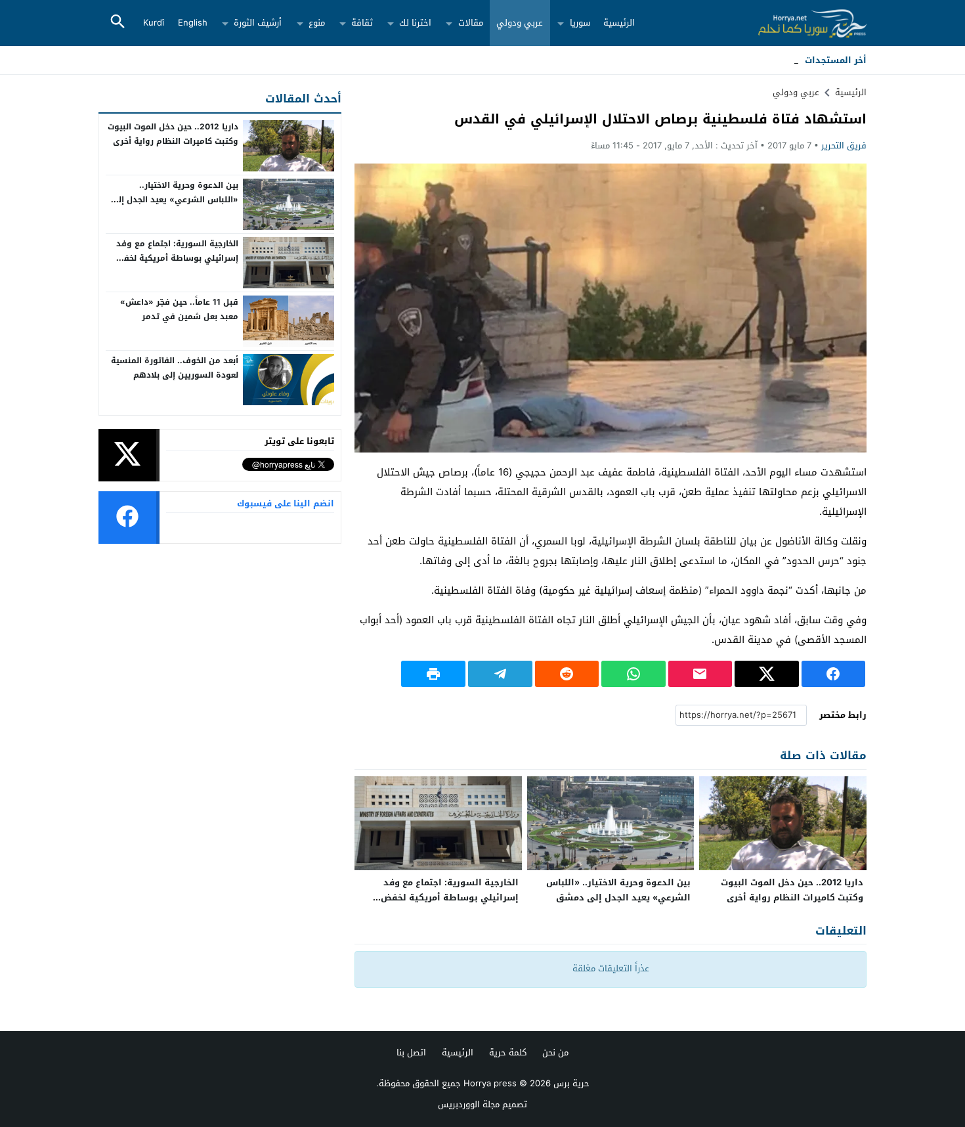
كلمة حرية (507, 1052)
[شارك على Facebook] (834, 674)
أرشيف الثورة (258, 22)
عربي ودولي (519, 22)
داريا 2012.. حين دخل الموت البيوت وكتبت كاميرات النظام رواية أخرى (792, 890)
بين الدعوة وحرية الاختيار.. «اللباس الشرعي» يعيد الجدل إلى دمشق (618, 890)
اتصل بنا (411, 1052)
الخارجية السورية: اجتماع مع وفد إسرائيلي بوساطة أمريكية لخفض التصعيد (450, 897)
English (192, 22)
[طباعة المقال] (433, 674)
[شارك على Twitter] (767, 674)
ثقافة (362, 22)
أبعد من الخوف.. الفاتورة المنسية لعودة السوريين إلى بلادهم (174, 367)
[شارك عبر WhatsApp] (633, 674)
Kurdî (153, 22)
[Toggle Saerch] (117, 22)
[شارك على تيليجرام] (500, 674)
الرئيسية (619, 22)
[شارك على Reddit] (567, 674)
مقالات (470, 22)
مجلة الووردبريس (469, 1104)
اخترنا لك (415, 22)
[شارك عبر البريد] (700, 674)
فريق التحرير (844, 145)
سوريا (580, 22)
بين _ (789, 60)
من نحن (555, 1052)
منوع (317, 22)
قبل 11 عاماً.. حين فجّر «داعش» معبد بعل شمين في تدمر (179, 309)
